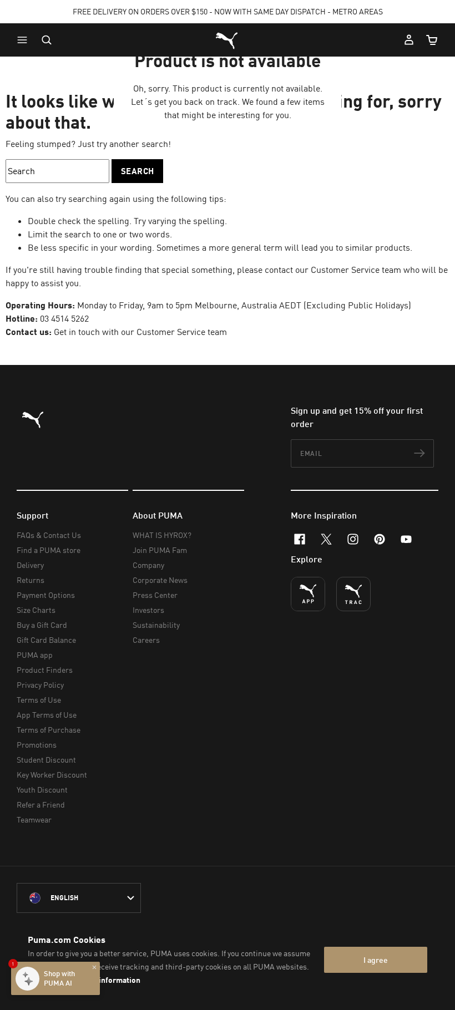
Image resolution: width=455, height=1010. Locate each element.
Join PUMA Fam (160, 550)
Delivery (30, 565)
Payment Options (46, 595)
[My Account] (408, 39)
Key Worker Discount (52, 774)
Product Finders (45, 669)
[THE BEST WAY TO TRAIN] (353, 594)
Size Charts (36, 610)
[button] (25, 40)
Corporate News (160, 580)
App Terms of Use (47, 714)
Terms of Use (39, 699)
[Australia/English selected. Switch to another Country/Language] (78, 898)
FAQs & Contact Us (49, 535)
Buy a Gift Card (42, 625)
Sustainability (156, 625)
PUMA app (35, 654)
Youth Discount (42, 789)
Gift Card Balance (46, 639)
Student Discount (46, 759)
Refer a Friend (41, 804)
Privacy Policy (40, 684)
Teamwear (34, 819)
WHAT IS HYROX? (162, 535)
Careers (146, 639)
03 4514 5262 (64, 318)
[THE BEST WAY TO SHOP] (308, 594)
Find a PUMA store (48, 550)
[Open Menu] (25, 40)
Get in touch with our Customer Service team (140, 331)
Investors (148, 610)
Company (148, 565)
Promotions (37, 744)
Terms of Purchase (48, 729)
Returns (30, 580)
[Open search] (46, 39)
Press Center (155, 595)
